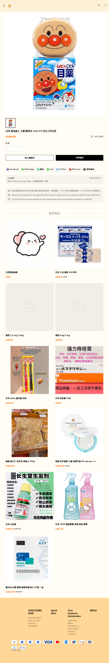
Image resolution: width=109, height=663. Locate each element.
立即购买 (80, 157)
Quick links (54, 612)
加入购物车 (30, 158)
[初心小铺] (9, 5)
